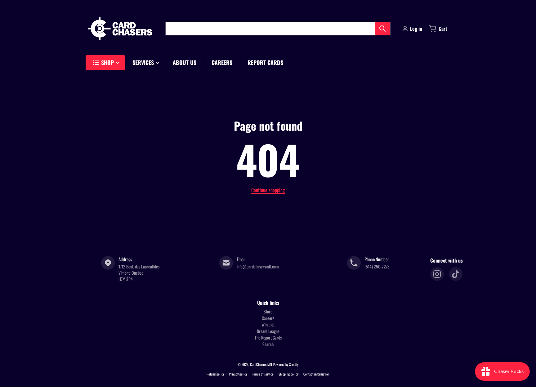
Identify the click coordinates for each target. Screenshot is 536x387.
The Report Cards (268, 337)
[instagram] (437, 274)
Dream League (268, 331)
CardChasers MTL (261, 364)
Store (268, 311)
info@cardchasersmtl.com (258, 266)
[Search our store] (382, 28)
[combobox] (278, 28)
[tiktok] (455, 274)
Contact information (316, 373)
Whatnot (268, 324)
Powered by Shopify (285, 364)
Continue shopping (268, 190)
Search (268, 344)
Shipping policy (288, 373)
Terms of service (263, 373)
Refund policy (215, 373)
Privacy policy (238, 373)
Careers (268, 318)
